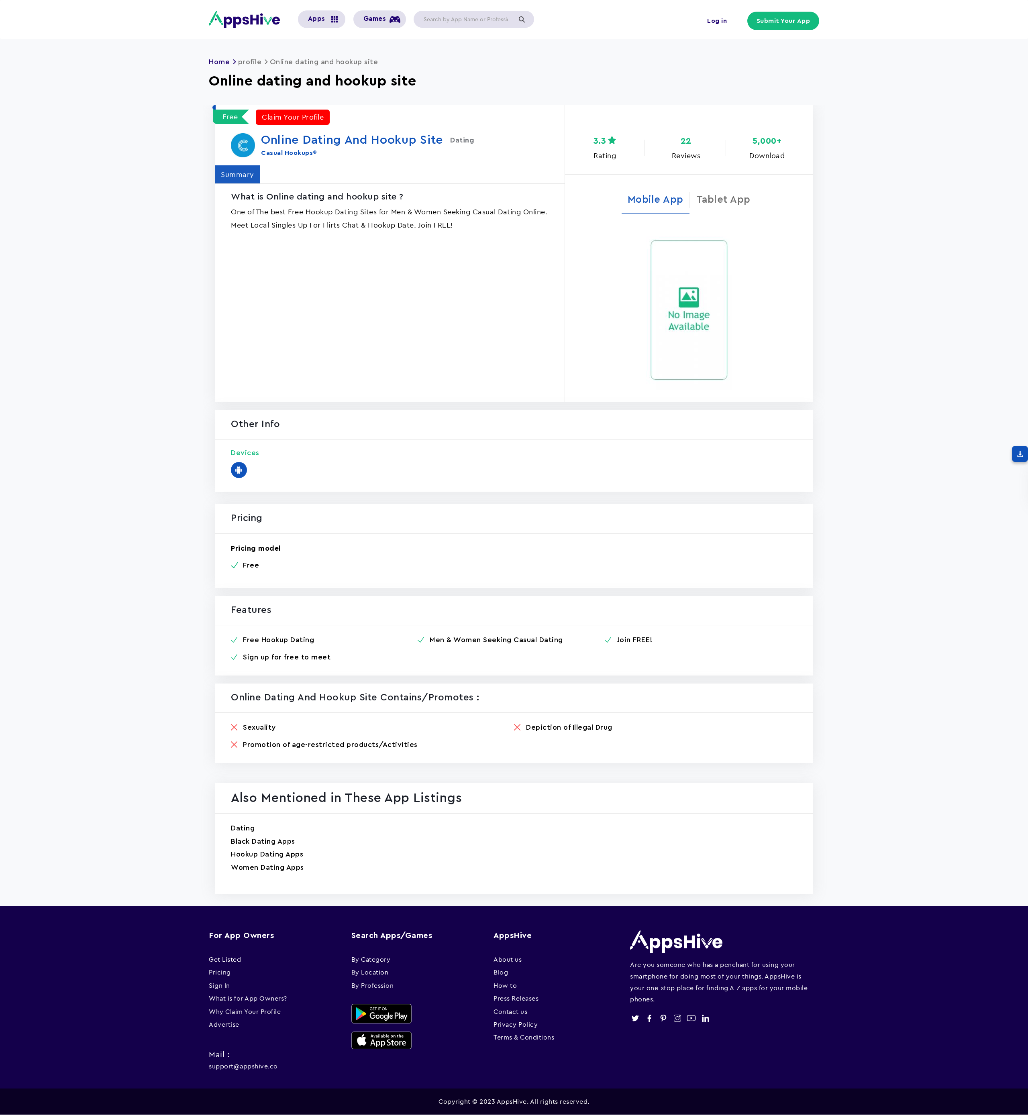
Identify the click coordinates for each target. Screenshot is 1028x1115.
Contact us (510, 1011)
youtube (691, 1018)
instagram (677, 1018)
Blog (501, 972)
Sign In (219, 985)
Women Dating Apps (267, 867)
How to (505, 985)
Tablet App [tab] (723, 200)
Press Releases (516, 998)
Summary (237, 174)
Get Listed (225, 959)
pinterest (663, 1018)
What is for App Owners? (248, 998)
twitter (635, 1018)
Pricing (220, 972)
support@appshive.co (243, 1066)
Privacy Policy (516, 1024)
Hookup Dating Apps (267, 854)
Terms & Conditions (524, 1037)
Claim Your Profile (293, 117)
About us (508, 959)
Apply (521, 19)
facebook (649, 1018)
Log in (717, 21)
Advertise (224, 1024)
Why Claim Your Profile (245, 1011)
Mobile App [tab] (655, 200)
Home (219, 61)
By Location (370, 972)
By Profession (372, 985)
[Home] (247, 19)
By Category (371, 959)
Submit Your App (783, 21)
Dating (243, 828)
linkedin (705, 1018)
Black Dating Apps (263, 841)
